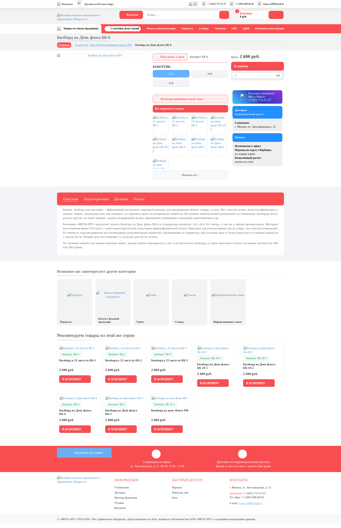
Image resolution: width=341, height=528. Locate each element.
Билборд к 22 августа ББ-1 (77, 360)
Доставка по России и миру (98, 4)
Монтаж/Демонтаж (125, 497)
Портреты (187, 28)
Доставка (121, 199)
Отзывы (119, 502)
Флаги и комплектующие (161, 28)
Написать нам (180, 492)
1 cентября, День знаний (125, 28)
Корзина (177, 487)
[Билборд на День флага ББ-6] (103, 56)
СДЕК (246, 28)
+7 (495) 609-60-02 (244, 4)
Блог (175, 497)
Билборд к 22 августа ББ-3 (169, 360)
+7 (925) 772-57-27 (216, 4)
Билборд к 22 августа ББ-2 (123, 360)
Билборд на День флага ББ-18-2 (259, 366)
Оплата (138, 199)
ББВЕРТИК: (162, 66)
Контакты (67, 4)
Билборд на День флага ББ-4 (75, 412)
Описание (70, 199)
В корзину (241, 66)
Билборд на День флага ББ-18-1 (213, 366)
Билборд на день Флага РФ (169, 410)
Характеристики (96, 199)
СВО (234, 28)
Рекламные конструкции (269, 28)
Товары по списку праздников (80, 28)
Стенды (203, 28)
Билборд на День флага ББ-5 (121, 412)
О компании (121, 487)
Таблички (220, 28)
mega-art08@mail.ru (273, 4)
